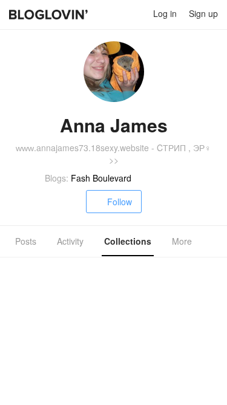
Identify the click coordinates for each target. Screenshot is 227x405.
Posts (25, 241)
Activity (70, 241)
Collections (127, 241)
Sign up (203, 13)
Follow (119, 202)
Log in (165, 13)
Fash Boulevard (101, 178)
